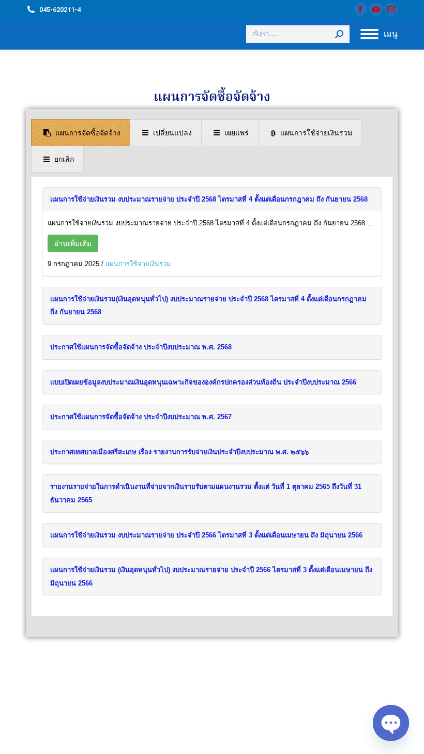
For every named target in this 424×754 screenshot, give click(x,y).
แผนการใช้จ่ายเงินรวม (138, 264)
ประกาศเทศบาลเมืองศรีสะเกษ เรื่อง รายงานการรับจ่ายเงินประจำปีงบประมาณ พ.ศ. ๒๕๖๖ (179, 452)
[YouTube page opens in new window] (376, 9)
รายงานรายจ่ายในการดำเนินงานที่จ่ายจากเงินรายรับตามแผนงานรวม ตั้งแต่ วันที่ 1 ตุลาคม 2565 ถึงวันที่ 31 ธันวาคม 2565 (205, 493)
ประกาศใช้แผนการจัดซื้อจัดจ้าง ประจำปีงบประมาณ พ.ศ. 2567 (141, 417)
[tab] (80, 132)
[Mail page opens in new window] (391, 9)
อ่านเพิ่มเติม (73, 243)
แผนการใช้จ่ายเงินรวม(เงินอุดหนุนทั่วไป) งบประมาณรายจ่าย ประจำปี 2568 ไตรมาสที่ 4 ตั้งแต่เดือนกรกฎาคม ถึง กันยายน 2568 (208, 305)
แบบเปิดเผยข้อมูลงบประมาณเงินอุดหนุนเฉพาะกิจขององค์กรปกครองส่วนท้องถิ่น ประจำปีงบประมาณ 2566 (203, 382)
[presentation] (80, 132)
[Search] (339, 34)
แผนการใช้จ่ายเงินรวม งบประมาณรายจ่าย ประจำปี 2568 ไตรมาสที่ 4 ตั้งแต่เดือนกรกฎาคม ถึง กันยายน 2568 (209, 199)
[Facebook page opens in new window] (360, 9)
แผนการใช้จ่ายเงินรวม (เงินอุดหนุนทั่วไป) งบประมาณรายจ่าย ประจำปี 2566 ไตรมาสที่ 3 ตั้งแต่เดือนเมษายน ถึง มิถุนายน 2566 (211, 576)
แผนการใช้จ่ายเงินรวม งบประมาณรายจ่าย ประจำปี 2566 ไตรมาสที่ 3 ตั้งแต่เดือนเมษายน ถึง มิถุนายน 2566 (206, 535)
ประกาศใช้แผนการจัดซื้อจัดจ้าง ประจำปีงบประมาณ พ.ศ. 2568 (141, 347)
